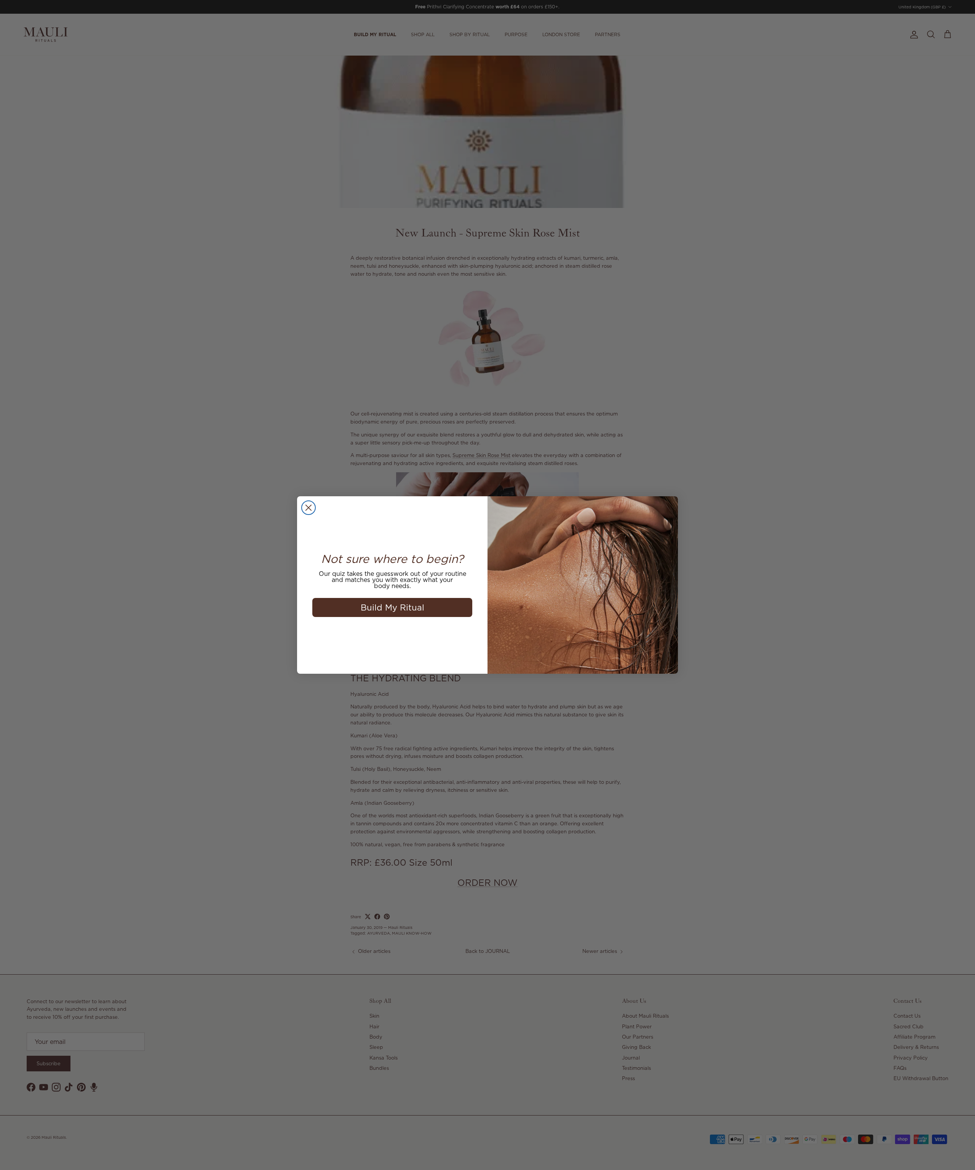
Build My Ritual (392, 607)
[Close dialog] (308, 508)
